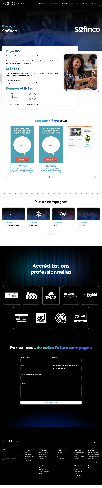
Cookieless (41, 458)
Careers (4, 453)
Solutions (42, 4)
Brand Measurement (30, 456)
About (3, 451)
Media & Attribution (30, 449)
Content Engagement (79, 456)
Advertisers (76, 458)
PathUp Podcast (78, 465)
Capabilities (28, 450)
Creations (41, 465)
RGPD (40, 473)
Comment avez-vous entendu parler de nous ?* (66, 365)
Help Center (77, 467)
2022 (14, 455)
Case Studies (77, 460)
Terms (75, 473)
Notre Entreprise (67, 4)
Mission (3, 449)
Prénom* (54, 357)
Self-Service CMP (43, 456)
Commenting (77, 454)
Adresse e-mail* (25, 357)
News (77, 4)
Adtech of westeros (7, 455)
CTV (40, 460)
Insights (59, 454)
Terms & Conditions (44, 471)
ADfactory (42, 462)
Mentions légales (43, 469)
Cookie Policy (77, 477)
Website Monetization (93, 456)
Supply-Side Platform (79, 452)
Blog (26, 458)
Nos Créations (54, 4)
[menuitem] (84, 3)
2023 (17, 455)
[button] (49, 177)
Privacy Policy (77, 475)
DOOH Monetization (93, 454)
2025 (21, 455)
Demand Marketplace (93, 462)
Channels (59, 452)
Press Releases (28, 460)
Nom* (22, 365)
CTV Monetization (93, 452)
